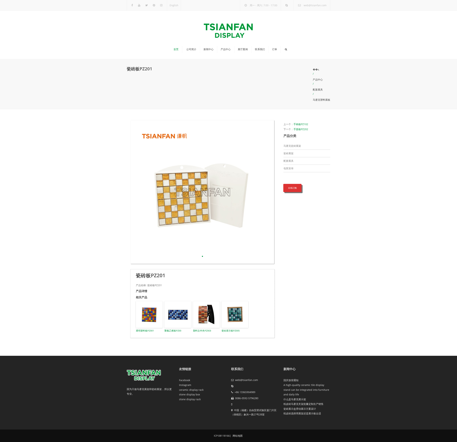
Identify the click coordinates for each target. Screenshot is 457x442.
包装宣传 (288, 168)
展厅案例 (243, 49)
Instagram (185, 385)
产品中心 (226, 49)
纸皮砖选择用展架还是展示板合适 (302, 413)
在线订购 (292, 187)
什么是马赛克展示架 (294, 399)
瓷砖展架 (288, 153)
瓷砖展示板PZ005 (231, 330)
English (174, 5)
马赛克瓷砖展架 (292, 145)
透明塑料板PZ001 (145, 330)
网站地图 (237, 435)
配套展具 (318, 89)
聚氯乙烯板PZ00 (172, 330)
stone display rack (190, 399)
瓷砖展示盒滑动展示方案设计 (299, 408)
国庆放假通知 (290, 380)
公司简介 (191, 49)
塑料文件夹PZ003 (202, 330)
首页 (176, 49)
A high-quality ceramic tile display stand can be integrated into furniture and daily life (306, 389)
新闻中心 (209, 49)
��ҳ (316, 69)
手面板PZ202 (300, 129)
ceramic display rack (191, 389)
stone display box (189, 394)
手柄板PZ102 (300, 124)
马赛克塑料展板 (321, 99)
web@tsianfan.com (315, 5)
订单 (274, 49)
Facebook (184, 380)
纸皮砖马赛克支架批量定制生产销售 (303, 404)
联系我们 (260, 49)
